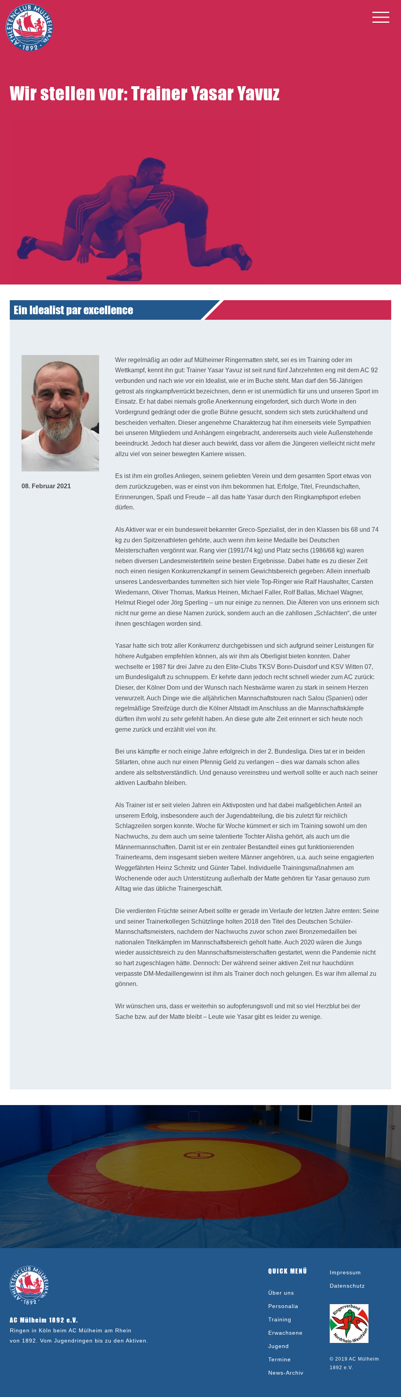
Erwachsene (285, 1333)
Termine (279, 1359)
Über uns (281, 1293)
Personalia (283, 1306)
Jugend (278, 1346)
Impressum (345, 1272)
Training (279, 1319)
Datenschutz (347, 1286)
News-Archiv (285, 1373)
